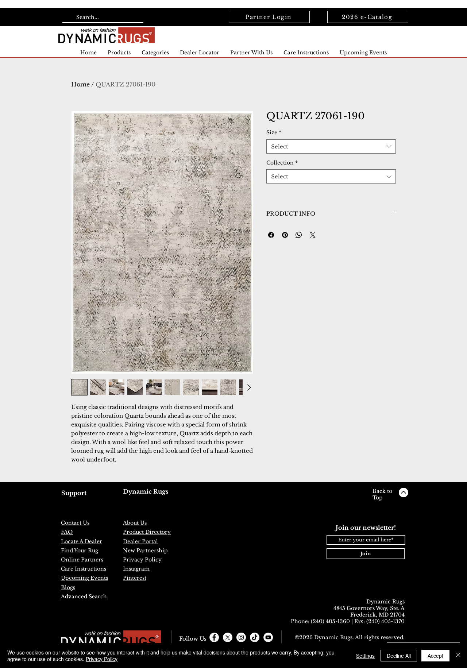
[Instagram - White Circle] (241, 637)
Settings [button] (365, 655)
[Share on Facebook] (271, 235)
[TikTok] (254, 637)
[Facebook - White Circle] (214, 637)
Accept (435, 655)
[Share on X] (312, 235)
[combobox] (331, 146)
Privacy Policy (101, 659)
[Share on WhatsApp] (298, 235)
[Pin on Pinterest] (285, 235)
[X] (227, 637)
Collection (282, 162)
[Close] (458, 655)
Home (80, 84)
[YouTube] (268, 637)
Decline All (399, 655)
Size (273, 132)
